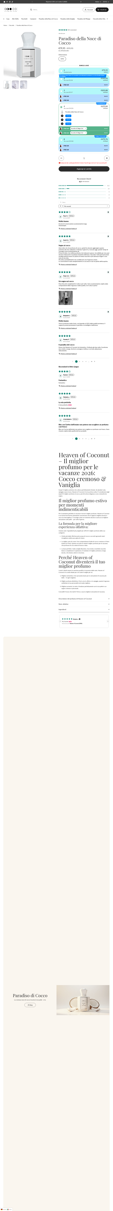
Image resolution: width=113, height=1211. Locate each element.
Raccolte (11, 25)
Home (5, 25)
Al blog (30, 1005)
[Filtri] (60, 206)
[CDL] (11, 9)
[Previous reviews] (60, 621)
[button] (102, 9)
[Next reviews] (108, 621)
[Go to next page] (95, 361)
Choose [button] (68, 115)
